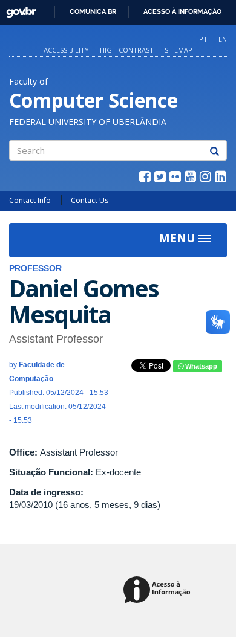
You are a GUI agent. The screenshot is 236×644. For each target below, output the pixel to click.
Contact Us (89, 200)
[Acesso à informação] (158, 590)
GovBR (17, 9)
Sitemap (178, 49)
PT (203, 38)
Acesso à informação (182, 11)
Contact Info (30, 200)
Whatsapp (200, 366)
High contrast (127, 49)
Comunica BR (93, 11)
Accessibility (66, 49)
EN (222, 38)
